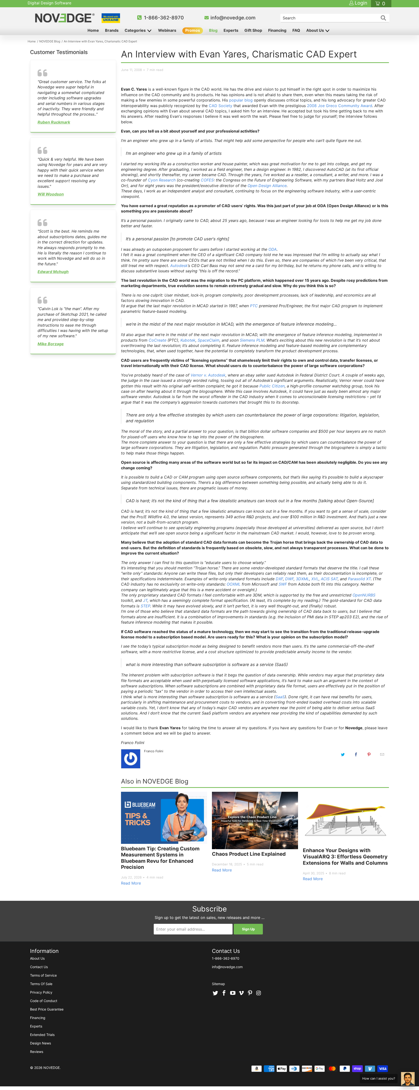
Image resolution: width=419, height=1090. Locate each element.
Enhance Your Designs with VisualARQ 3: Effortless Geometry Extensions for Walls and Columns (345, 856)
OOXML (234, 584)
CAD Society (220, 105)
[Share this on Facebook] (356, 754)
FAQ (296, 30)
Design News (40, 1043)
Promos (192, 30)
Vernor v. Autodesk (208, 375)
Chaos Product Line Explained (249, 854)
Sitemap (218, 984)
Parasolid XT (359, 578)
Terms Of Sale (41, 984)
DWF (289, 578)
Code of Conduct (43, 1001)
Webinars (167, 30)
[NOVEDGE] (66, 18)
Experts (231, 30)
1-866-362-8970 (164, 18)
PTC (254, 305)
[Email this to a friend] (382, 754)
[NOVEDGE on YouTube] (232, 993)
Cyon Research (162, 180)
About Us (315, 30)
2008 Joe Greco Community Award (339, 105)
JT (145, 600)
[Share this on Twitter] (343, 754)
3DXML (302, 578)
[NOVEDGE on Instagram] (258, 993)
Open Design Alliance (267, 185)
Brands (112, 30)
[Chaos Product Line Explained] (255, 820)
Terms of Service (43, 975)
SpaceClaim (208, 340)
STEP (145, 606)
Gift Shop (253, 30)
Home (93, 30)
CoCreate (157, 340)
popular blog (241, 100)
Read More (131, 883)
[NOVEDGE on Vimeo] (241, 993)
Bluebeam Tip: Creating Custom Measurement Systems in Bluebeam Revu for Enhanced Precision (160, 858)
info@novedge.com (233, 18)
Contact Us (39, 967)
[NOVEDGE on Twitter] (215, 993)
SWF (283, 584)
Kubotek (187, 340)
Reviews (36, 1052)
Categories (136, 30)
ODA (272, 249)
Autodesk (179, 265)
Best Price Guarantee (47, 1009)
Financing (277, 30)
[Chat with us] (408, 1079)
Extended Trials (42, 1035)
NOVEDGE (51, 1068)
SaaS (280, 696)
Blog (213, 30)
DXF (279, 578)
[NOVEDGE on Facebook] (224, 993)
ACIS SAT (329, 578)
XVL (315, 578)
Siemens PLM (252, 340)
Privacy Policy (41, 992)
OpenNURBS (364, 595)
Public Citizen (272, 386)
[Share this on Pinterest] (369, 754)
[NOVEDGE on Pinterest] (250, 993)
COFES (207, 180)
